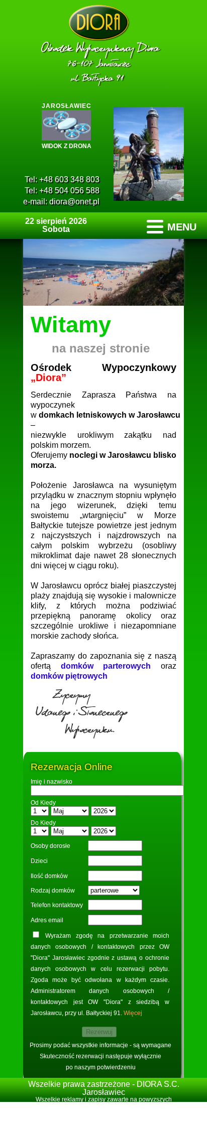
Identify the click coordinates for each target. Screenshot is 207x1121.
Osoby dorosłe (50, 846)
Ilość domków (49, 876)
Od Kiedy (43, 803)
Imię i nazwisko (51, 782)
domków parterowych (106, 666)
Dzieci (39, 861)
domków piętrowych (69, 676)
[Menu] (171, 226)
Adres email (47, 920)
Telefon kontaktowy (57, 905)
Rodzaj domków (53, 891)
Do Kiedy (43, 823)
